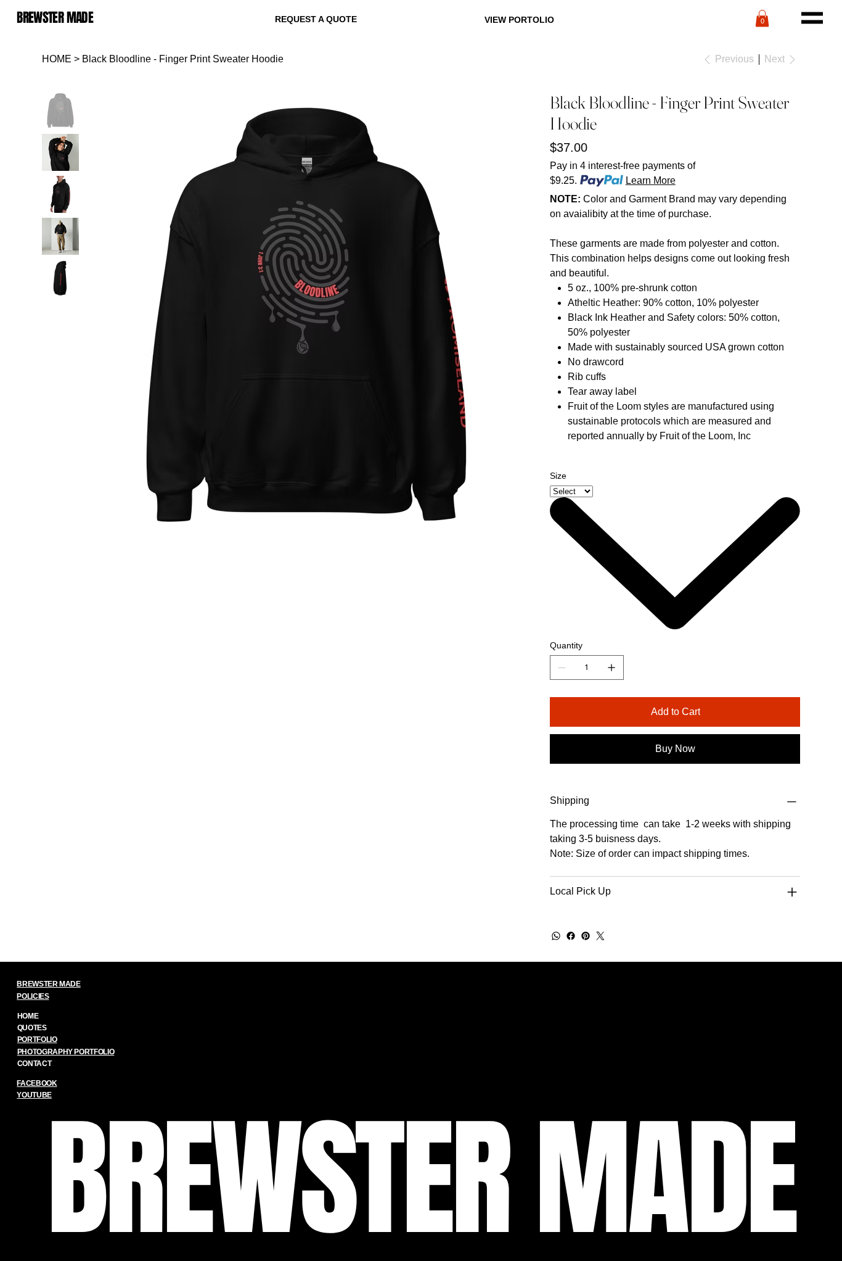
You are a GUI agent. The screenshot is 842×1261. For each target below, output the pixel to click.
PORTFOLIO (37, 1039)
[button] (762, 18)
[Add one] (611, 667)
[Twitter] (600, 936)
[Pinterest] (585, 936)
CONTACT (34, 1063)
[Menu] (812, 18)
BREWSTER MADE (55, 17)
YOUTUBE (34, 1095)
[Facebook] (571, 936)
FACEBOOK (37, 1083)
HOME (28, 1016)
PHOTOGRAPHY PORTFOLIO (65, 1052)
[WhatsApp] (556, 936)
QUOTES (32, 1027)
